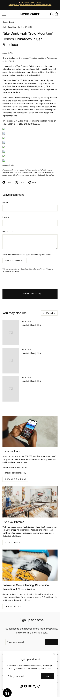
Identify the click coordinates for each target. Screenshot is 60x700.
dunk (4, 27)
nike (18, 27)
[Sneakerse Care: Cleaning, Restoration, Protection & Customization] (30, 565)
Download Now (15, 479)
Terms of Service (8, 271)
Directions (13, 542)
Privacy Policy (45, 269)
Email (5, 217)
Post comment (14, 261)
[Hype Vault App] (30, 431)
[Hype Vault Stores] (30, 502)
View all (49, 313)
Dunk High (12, 27)
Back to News (32, 294)
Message (7, 232)
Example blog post (31, 324)
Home (4, 22)
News (10, 22)
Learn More (13, 606)
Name (5, 202)
